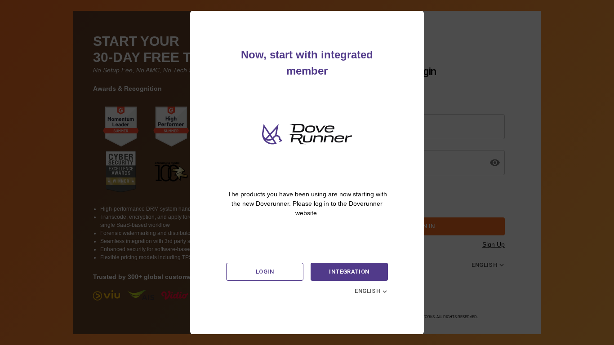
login (265, 271)
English (368, 291)
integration (349, 271)
